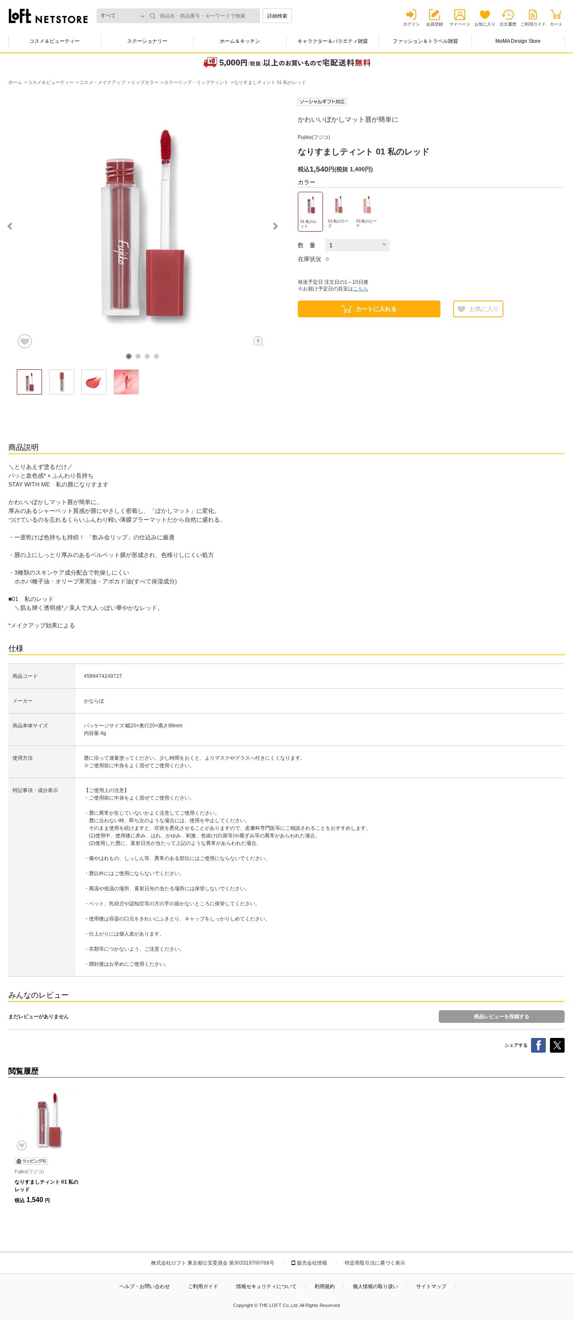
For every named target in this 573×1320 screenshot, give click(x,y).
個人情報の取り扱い (375, 1286)
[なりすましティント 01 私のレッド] (48, 1119)
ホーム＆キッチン (240, 41)
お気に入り (484, 24)
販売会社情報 (312, 1262)
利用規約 (325, 1286)
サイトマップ (431, 1286)
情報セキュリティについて (266, 1286)
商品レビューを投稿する (501, 1016)
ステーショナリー (147, 41)
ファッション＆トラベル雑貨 (425, 41)
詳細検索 (277, 16)
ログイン (411, 24)
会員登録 (434, 24)
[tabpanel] (142, 224)
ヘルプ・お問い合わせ (145, 1286)
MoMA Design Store (518, 41)
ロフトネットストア (48, 16)
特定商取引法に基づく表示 (375, 1262)
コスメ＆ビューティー (54, 41)
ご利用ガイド (533, 24)
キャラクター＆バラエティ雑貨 (332, 41)
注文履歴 (508, 24)
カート (556, 24)
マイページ (459, 24)
